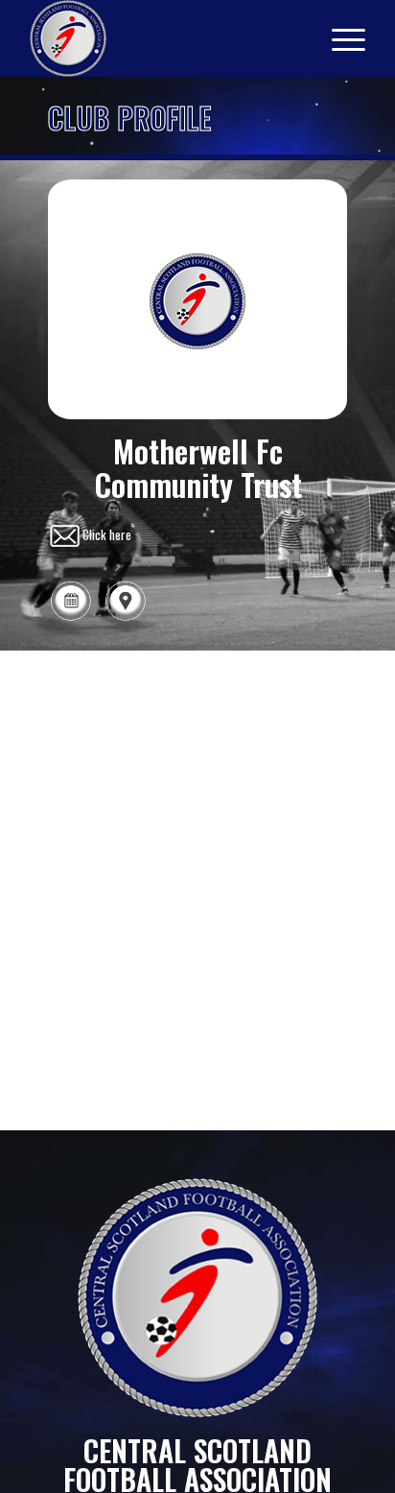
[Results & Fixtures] (70, 617)
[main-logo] (164, 38)
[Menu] (339, 38)
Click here (106, 533)
